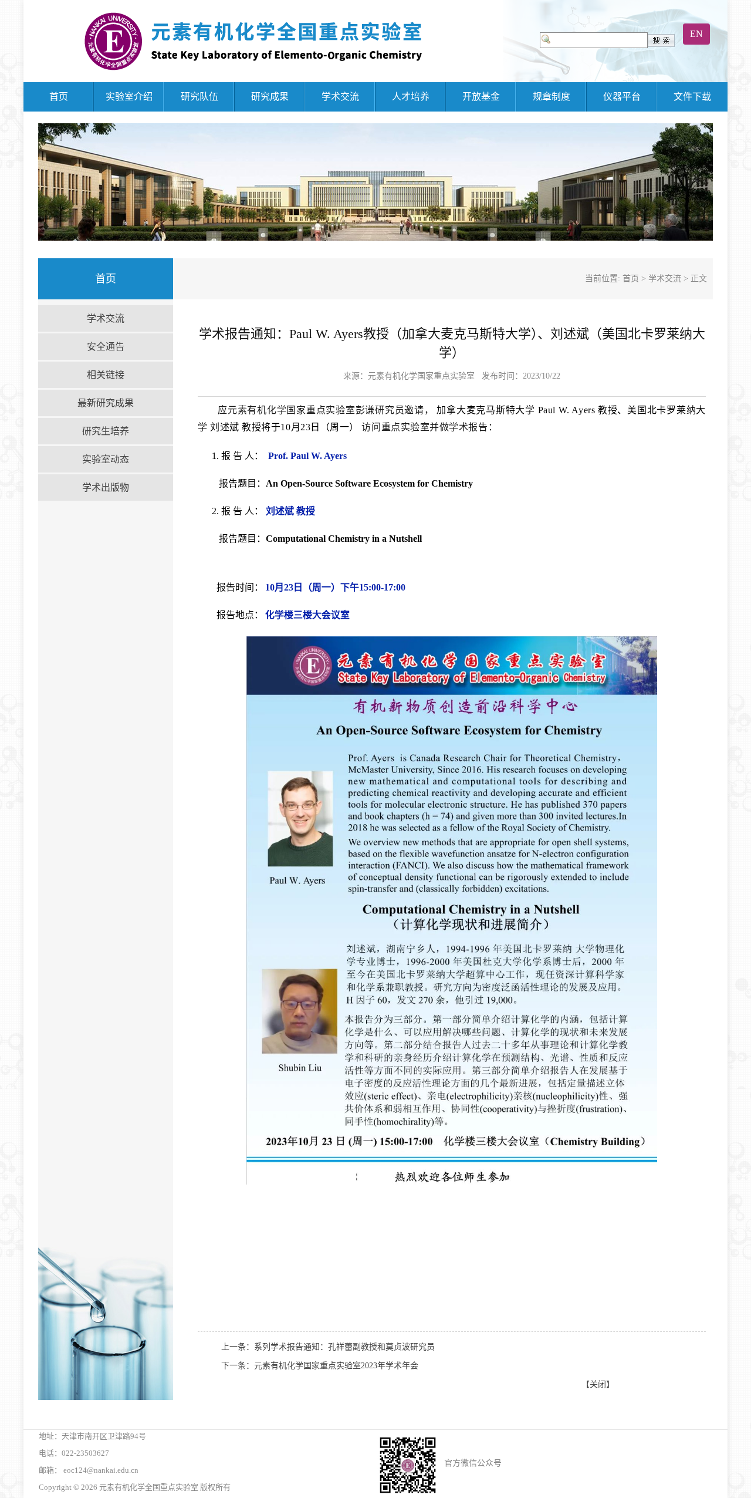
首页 (58, 97)
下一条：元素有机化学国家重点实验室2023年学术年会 (319, 1365)
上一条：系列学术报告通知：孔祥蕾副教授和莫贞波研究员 (328, 1346)
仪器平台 (622, 97)
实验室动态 (105, 459)
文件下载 (692, 97)
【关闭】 (597, 1384)
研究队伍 (199, 97)
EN (696, 34)
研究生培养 (105, 431)
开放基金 (481, 97)
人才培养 (410, 97)
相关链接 (105, 375)
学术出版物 (105, 487)
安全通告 (105, 347)
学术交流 (340, 97)
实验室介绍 (129, 97)
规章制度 (551, 97)
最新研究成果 (105, 403)
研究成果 (270, 97)
